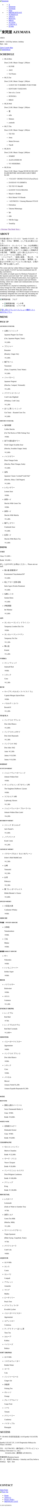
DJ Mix (11, 26)
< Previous (3, 229)
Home (6, 1495)
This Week (11, 229)
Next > (18, 229)
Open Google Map (6, 48)
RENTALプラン (6, 312)
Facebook (12, 9)
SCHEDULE (13, 14)
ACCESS (12, 22)
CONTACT (13, 24)
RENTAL (12, 18)
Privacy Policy (9, 1499)
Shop (10, 11)
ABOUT (12, 16)
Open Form (4, 1490)
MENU (11, 20)
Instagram (12, 7)
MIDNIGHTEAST (15, 12)
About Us (7, 1497)
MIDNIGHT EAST (11, 1501)
